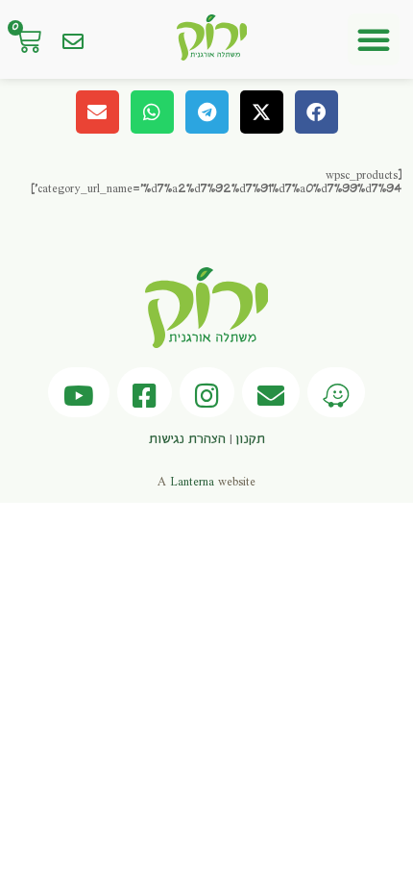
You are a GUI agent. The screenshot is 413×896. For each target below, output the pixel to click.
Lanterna (192, 481)
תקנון (250, 439)
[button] (374, 39)
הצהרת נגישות (187, 439)
